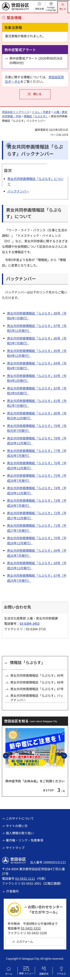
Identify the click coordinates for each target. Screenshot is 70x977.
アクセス (61, 973)
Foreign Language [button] (51, 8)
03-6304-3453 (29, 623)
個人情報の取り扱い (20, 833)
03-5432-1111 (25, 878)
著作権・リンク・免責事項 (24, 840)
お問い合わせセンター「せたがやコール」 (45, 909)
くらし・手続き (41, 112)
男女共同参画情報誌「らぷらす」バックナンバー (36, 697)
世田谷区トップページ (15, 112)
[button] (39, 6)
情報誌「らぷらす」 (36, 116)
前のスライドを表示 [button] (8, 755)
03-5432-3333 (31, 928)
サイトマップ (15, 847)
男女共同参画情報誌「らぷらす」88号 (37, 682)
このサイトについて (20, 818)
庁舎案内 (12, 891)
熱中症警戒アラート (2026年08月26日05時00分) (36, 60)
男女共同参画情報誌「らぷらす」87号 (37, 689)
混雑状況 (43, 973)
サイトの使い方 (17, 826)
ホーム (8, 973)
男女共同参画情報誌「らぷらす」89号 (37, 675)
